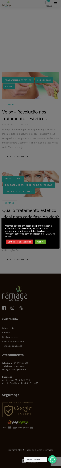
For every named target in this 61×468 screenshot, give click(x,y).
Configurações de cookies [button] (19, 241)
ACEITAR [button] (40, 241)
